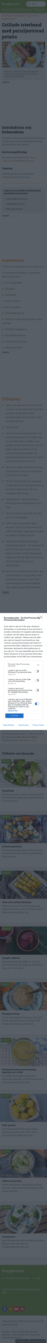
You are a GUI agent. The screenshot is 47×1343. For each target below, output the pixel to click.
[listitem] (23, 665)
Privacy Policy (38, 725)
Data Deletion (8, 725)
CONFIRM (14, 715)
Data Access (23, 725)
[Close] (41, 618)
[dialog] (23, 671)
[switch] (37, 671)
